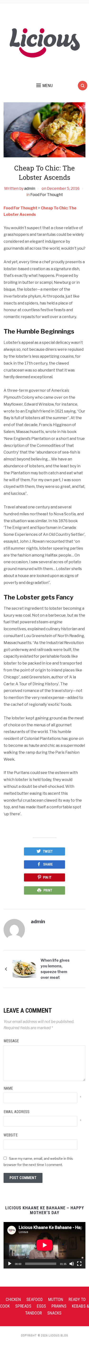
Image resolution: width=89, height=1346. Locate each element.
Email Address (16, 1111)
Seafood (34, 1299)
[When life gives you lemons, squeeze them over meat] (24, 968)
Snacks (54, 1312)
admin (29, 188)
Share (48, 864)
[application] (44, 1245)
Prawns (59, 1306)
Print (47, 890)
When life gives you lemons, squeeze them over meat (55, 969)
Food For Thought (46, 194)
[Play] (9, 1263)
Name (8, 1088)
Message (11, 1041)
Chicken (13, 1299)
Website (11, 1135)
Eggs (41, 1306)
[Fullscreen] (79, 1263)
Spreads (23, 1306)
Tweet (48, 851)
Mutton (55, 1299)
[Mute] (71, 1263)
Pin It (47, 877)
